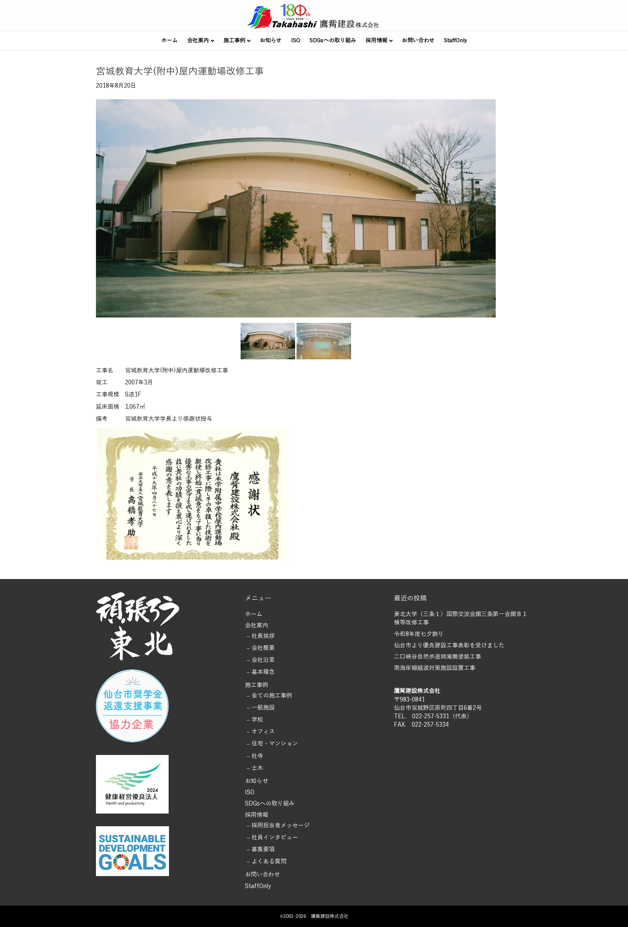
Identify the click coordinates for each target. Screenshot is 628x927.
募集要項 (263, 849)
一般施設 (263, 707)
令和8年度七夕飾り (419, 634)
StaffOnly (455, 40)
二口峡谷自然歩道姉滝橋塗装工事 (437, 657)
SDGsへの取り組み (333, 40)
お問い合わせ (418, 40)
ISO (295, 40)
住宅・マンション (274, 743)
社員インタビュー (274, 837)
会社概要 (263, 648)
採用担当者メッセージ (280, 825)
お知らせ (271, 40)
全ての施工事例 (271, 695)
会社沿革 (263, 660)
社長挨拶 (263, 636)
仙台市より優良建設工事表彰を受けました (449, 645)
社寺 (257, 756)
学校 (257, 719)
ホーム (169, 40)
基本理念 (263, 672)
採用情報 (376, 40)
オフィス (263, 731)
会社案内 (198, 40)
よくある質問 (268, 861)
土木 (257, 768)
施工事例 (234, 40)
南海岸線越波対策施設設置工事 (434, 668)
